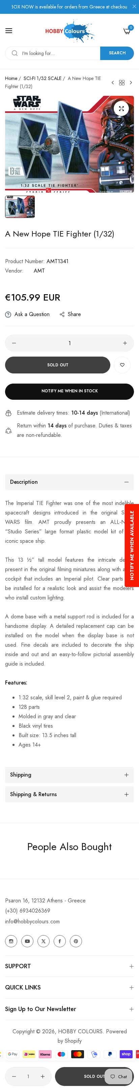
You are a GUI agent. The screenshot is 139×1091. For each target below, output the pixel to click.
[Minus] (14, 343)
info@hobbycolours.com (32, 921)
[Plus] (125, 343)
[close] (134, 7)
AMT (39, 271)
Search (117, 53)
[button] (122, 365)
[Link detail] (11, 941)
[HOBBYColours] (69, 31)
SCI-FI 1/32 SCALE (42, 78)
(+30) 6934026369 (27, 911)
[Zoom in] (121, 108)
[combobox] (69, 53)
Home (11, 78)
